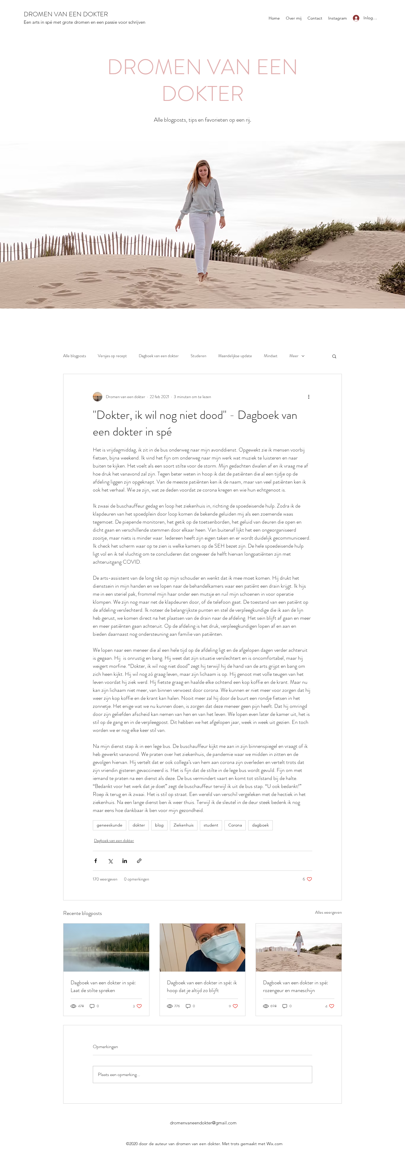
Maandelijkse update (235, 356)
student (211, 825)
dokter (139, 825)
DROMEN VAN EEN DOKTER (66, 14)
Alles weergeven (328, 912)
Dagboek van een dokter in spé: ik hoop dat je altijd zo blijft (202, 986)
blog (159, 825)
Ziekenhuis (184, 825)
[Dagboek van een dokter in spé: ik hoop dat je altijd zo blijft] (202, 948)
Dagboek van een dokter (159, 356)
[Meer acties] (308, 396)
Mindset (271, 356)
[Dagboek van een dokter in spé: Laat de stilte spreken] (106, 948)
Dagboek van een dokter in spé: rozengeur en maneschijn (295, 986)
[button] (334, 356)
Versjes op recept (112, 356)
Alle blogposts (74, 356)
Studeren (198, 356)
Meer (294, 356)
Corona (235, 825)
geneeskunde (109, 825)
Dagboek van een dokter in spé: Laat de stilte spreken (103, 986)
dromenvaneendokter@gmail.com (203, 1123)
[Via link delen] (139, 861)
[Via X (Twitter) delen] (110, 861)
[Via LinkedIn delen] (124, 861)
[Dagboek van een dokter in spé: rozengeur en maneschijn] (299, 948)
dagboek (260, 825)
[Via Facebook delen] (95, 861)
